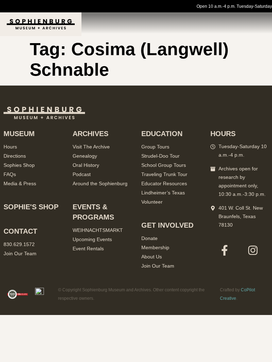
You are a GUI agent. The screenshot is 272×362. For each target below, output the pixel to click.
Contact (20, 231)
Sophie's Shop (31, 207)
